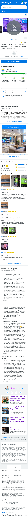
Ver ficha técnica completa (14, 121)
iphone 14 (12, 448)
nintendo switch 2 (16, 454)
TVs (13, 512)
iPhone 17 (11, 446)
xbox (24, 449)
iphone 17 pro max (10, 452)
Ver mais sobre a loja (14, 85)
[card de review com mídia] (5, 181)
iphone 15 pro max (19, 452)
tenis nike (18, 456)
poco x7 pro (19, 449)
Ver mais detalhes (14, 156)
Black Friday (5, 446)
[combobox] (14, 7)
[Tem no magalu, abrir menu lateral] (2, 2)
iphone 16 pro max (6, 449)
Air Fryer (20, 448)
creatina (9, 450)
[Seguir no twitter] (7, 392)
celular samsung (6, 453)
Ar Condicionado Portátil (8, 455)
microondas (22, 450)
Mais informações (13, 467)
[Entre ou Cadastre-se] (25, 2)
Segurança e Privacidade (8, 477)
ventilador (8, 454)
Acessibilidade (17, 475)
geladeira (14, 449)
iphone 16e (13, 453)
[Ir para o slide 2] (12, 39)
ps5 (16, 448)
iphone (4, 450)
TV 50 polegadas (20, 460)
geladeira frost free (10, 459)
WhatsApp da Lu (6, 473)
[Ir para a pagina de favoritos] (17, 2)
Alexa (13, 460)
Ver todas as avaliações (14, 263)
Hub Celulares (11, 447)
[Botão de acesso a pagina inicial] (9, 2)
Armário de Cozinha (6, 460)
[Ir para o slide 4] (15, 39)
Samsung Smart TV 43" (15, 437)
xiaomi (3, 454)
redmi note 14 (11, 456)
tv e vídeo (8, 512)
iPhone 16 (16, 446)
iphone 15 (7, 448)
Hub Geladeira (18, 447)
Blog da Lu (4, 470)
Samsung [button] (20, 56)
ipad (18, 458)
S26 (20, 446)
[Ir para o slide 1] (11, 39)
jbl (6, 456)
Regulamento (5, 475)
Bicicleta (21, 455)
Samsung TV (17, 439)
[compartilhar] (25, 38)
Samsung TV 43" (9, 439)
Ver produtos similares (14, 61)
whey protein (15, 450)
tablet (16, 455)
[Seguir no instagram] (16, 392)
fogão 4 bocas (19, 459)
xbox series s (20, 453)
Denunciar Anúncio (6, 101)
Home (3, 512)
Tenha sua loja (17, 473)
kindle (3, 452)
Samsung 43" (23, 439)
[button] (24, 8)
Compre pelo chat (12, 499)
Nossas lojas (17, 470)
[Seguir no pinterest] (20, 392)
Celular (23, 454)
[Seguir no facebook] (12, 392)
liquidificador (13, 458)
